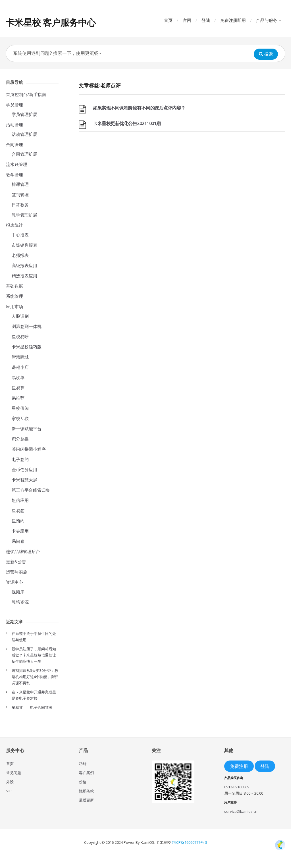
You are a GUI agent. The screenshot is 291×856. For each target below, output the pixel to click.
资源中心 (14, 582)
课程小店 (20, 367)
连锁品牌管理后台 (23, 551)
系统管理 (14, 296)
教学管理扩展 (24, 215)
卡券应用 (20, 531)
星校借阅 (20, 408)
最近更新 (86, 800)
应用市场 (14, 306)
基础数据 (14, 286)
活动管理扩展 (24, 134)
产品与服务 (266, 20)
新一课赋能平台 (26, 428)
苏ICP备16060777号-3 (189, 842)
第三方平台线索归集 (31, 490)
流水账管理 (16, 164)
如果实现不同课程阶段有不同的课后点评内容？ (139, 108)
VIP (9, 790)
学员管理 (14, 104)
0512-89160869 (236, 786)
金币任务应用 (24, 469)
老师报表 (20, 255)
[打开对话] (280, 845)
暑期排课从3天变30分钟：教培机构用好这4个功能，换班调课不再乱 (35, 676)
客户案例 (86, 772)
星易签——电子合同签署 (32, 707)
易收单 (18, 377)
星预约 (18, 520)
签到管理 (20, 194)
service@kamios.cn (240, 811)
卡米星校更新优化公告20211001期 (127, 123)
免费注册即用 (233, 20)
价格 (82, 781)
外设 (10, 781)
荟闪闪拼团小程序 (29, 449)
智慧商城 (20, 357)
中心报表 (20, 235)
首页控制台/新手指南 (26, 94)
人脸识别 (20, 316)
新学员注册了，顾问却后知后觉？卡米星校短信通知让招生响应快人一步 (34, 655)
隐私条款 (86, 790)
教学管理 (14, 174)
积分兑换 (20, 439)
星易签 (18, 510)
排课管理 (20, 184)
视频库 (18, 592)
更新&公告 (16, 561)
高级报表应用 (24, 265)
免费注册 (239, 766)
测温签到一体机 (26, 326)
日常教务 (20, 204)
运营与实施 (16, 572)
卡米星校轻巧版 (26, 347)
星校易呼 (20, 336)
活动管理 (14, 124)
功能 (82, 763)
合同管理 (14, 144)
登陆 (205, 20)
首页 (168, 20)
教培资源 (20, 602)
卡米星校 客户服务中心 (51, 22)
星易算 (18, 387)
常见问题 (13, 772)
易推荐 (18, 398)
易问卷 (18, 541)
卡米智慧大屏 (24, 480)
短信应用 (20, 500)
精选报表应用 (24, 276)
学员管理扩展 (24, 114)
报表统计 (14, 225)
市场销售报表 (24, 245)
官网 (187, 20)
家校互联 (20, 418)
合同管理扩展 (24, 154)
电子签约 (20, 459)
